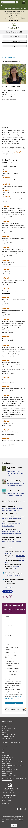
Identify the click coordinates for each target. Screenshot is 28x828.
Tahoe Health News (12, 671)
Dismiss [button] (14, 825)
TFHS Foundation (11, 674)
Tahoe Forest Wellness (12, 668)
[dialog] (14, 820)
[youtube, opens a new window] (10, 596)
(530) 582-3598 (20, 556)
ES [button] (26, 3)
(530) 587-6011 (20, 558)
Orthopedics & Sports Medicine (12, 657)
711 (15, 568)
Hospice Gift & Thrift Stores (12, 648)
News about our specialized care (11, 541)
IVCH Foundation (11, 653)
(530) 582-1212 (11, 99)
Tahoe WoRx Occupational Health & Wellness (12, 663)
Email (7, 616)
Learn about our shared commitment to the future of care (15, 473)
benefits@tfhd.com (7, 780)
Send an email (9, 587)
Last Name (8, 635)
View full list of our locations (13, 575)
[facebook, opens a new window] (3, 596)
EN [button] (23, 3)
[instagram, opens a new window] (7, 596)
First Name (8, 626)
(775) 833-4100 (15, 566)
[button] (5, 5)
